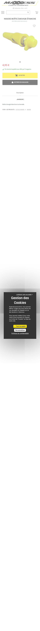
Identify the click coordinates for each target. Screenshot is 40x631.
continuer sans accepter (24, 294)
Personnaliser (20, 330)
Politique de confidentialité (20, 333)
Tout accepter (21, 326)
